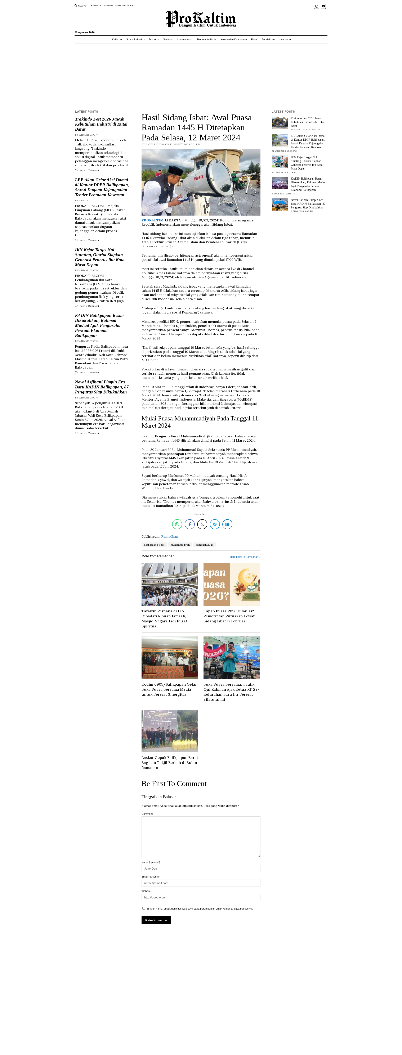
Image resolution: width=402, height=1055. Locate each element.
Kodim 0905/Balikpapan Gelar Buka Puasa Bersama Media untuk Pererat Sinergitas (169, 689)
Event (254, 39)
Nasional (168, 39)
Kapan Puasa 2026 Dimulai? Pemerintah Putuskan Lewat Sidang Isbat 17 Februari (229, 616)
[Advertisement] (201, 77)
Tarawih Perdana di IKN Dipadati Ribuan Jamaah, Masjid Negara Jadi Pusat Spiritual (164, 618)
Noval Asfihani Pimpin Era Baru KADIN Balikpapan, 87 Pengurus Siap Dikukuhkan (102, 387)
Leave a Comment (88, 170)
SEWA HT (108, 5)
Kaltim (115, 39)
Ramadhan (169, 536)
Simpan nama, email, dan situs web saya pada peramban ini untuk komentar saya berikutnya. (200, 908)
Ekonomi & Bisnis (206, 39)
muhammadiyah (180, 544)
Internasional (184, 39)
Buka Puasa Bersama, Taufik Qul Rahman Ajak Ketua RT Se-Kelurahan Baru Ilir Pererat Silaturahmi (231, 692)
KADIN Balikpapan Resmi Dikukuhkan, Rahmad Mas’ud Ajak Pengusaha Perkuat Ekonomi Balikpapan (99, 325)
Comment (147, 813)
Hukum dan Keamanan (233, 39)
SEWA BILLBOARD (125, 5)
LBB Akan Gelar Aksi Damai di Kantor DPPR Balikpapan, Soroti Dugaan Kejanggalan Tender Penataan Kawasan (102, 187)
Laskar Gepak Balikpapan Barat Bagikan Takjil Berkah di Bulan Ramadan (170, 762)
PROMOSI (96, 5)
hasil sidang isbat (154, 544)
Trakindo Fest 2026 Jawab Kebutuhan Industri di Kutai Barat (101, 124)
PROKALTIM (153, 220)
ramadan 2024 (204, 544)
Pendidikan (268, 39)
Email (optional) (151, 876)
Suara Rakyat (134, 39)
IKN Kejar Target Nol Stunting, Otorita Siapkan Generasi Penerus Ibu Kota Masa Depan (100, 257)
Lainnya (283, 39)
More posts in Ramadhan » (245, 556)
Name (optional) (151, 862)
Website (146, 891)
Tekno (152, 39)
